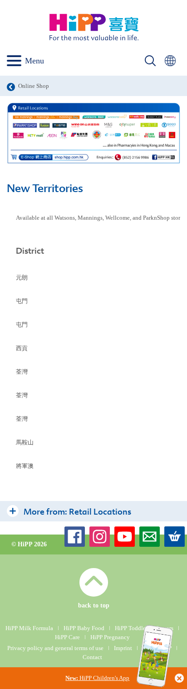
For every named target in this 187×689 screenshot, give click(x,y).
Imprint (123, 648)
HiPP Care (67, 637)
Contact (92, 657)
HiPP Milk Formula (29, 628)
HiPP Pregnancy (110, 637)
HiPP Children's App (97, 678)
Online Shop (33, 85)
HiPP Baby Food (84, 628)
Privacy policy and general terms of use (55, 648)
